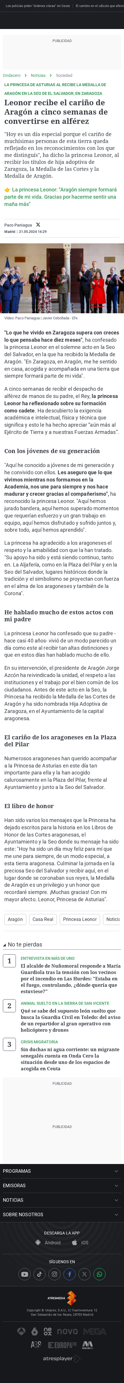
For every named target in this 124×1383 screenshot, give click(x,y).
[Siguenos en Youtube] (24, 1274)
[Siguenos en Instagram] (54, 1274)
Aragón (15, 919)
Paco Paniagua (18, 225)
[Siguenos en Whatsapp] (99, 1274)
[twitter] (38, 225)
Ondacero (11, 75)
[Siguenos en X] (84, 1274)
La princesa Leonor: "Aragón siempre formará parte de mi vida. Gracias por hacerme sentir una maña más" (60, 197)
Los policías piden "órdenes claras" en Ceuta (38, 6)
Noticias (38, 75)
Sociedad (64, 75)
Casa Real (43, 919)
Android (52, 1243)
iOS (84, 1243)
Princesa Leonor (80, 919)
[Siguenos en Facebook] (69, 1274)
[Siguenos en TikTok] (39, 1274)
